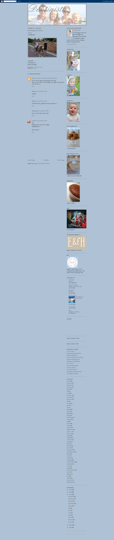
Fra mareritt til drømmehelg (79, 297)
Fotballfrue (71, 290)
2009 (70, 525)
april (69, 515)
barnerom (69, 385)
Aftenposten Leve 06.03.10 (73, 361)
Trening (69, 478)
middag (69, 438)
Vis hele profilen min (72, 44)
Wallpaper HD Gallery (74, 312)
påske (68, 454)
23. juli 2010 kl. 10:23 (42, 91)
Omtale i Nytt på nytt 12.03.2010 (75, 357)
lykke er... (69, 432)
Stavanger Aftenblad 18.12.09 (74, 372)
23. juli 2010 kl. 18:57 (43, 111)
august (70, 506)
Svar (33, 86)
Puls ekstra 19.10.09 (72, 370)
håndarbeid (69, 417)
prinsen (69, 448)
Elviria (68, 403)
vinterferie (69, 480)
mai (69, 513)
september (71, 503)
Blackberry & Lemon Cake (75, 286)
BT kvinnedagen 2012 (72, 355)
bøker (68, 389)
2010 (70, 494)
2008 (70, 527)
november (71, 499)
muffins (69, 440)
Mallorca (34, 68)
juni (69, 510)
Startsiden (46, 160)
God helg (71, 292)
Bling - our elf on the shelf (39, 78)
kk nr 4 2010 (70, 363)
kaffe (68, 424)
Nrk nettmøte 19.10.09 (72, 366)
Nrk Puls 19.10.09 (71, 368)
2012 (70, 490)
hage (68, 415)
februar (70, 520)
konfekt (69, 428)
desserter (69, 399)
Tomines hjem (72, 295)
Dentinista (77, 30)
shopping (69, 460)
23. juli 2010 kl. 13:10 (42, 101)
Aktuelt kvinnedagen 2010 (73, 359)
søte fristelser (70, 470)
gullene (68, 413)
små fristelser (70, 462)
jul (67, 421)
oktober (70, 501)
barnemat (69, 383)
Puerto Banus (70, 452)
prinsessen (69, 450)
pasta (68, 444)
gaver (68, 411)
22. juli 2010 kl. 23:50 (51, 78)
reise (68, 456)
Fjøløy (68, 409)
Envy (70, 310)
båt (67, 391)
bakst (68, 381)
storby (68, 466)
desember (71, 497)
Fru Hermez (72, 307)
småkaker (69, 464)
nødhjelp (69, 442)
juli (69, 508)
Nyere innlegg (31, 160)
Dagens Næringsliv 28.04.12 (74, 353)
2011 (70, 492)
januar (70, 522)
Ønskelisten (70, 482)
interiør (69, 420)
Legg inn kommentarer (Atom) (42, 163)
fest (68, 407)
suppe (68, 468)
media (68, 436)
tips (68, 476)
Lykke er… (71, 281)
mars (70, 517)
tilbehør (69, 474)
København (69, 430)
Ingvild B (34, 121)
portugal (69, 446)
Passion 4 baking (73, 285)
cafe (68, 393)
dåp (67, 401)
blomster (69, 387)
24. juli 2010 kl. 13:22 (42, 121)
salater (68, 458)
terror (68, 472)
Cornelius (69, 395)
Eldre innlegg (61, 160)
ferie (68, 405)
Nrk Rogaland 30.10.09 (72, 374)
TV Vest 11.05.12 (70, 351)
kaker (68, 426)
